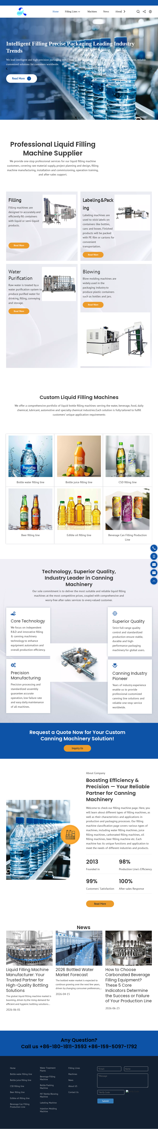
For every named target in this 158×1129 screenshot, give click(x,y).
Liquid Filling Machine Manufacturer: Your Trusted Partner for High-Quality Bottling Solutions (27, 980)
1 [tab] (76, 117)
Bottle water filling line (30, 482)
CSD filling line (128, 482)
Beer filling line (30, 535)
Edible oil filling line (79, 535)
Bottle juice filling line (79, 482)
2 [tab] (79, 117)
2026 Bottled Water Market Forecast (75, 972)
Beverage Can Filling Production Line (128, 537)
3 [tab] (82, 117)
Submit (105, 1101)
